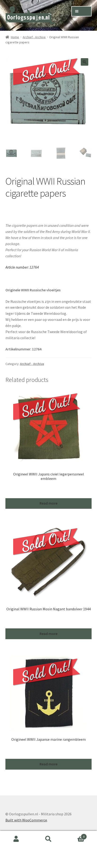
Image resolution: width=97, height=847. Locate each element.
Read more (48, 503)
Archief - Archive (34, 37)
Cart (75, 835)
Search (48, 839)
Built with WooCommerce (26, 820)
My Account (16, 839)
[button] (84, 62)
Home (15, 37)
